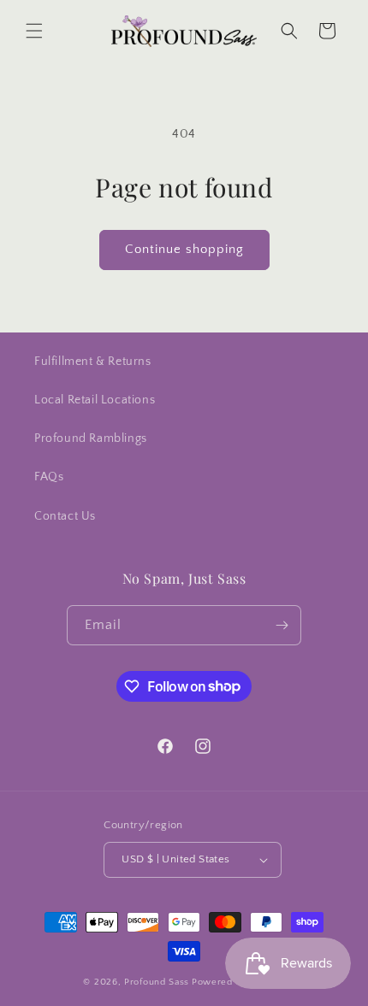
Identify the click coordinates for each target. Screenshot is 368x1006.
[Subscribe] (281, 625)
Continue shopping (184, 249)
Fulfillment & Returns (92, 361)
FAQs (48, 477)
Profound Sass (156, 982)
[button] (34, 31)
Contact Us (65, 516)
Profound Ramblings (90, 438)
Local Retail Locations (94, 400)
